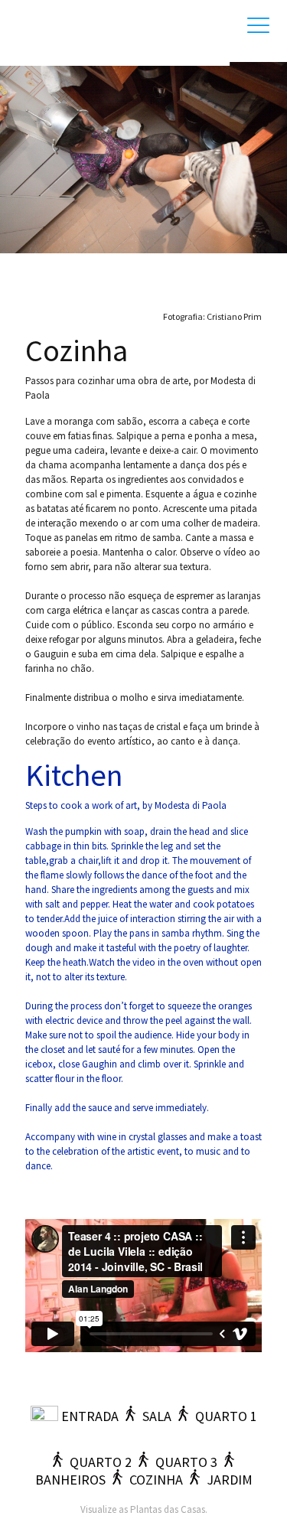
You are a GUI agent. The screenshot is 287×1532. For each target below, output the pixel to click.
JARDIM (230, 1479)
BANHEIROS (70, 1479)
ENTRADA (90, 1416)
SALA (156, 1416)
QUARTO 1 (226, 1416)
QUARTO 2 (101, 1462)
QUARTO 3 (186, 1462)
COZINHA (156, 1479)
